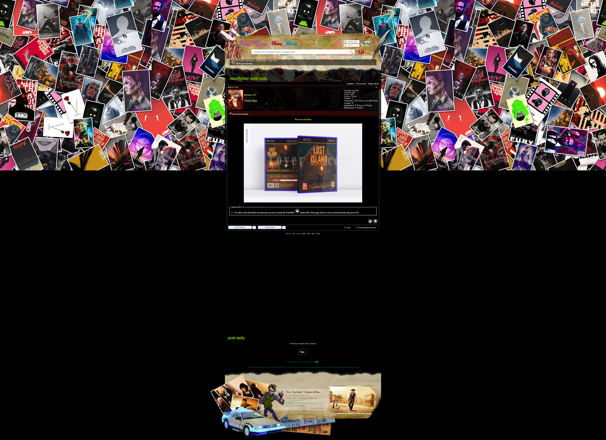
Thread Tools (361, 84)
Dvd (293, 233)
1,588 (351, 94)
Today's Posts (357, 57)
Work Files (273, 61)
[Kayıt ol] (367, 45)
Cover (298, 233)
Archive (291, 405)
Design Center (261, 61)
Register (290, 57)
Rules (286, 405)
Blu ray (288, 233)
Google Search (334, 57)
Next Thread (310, 344)
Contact (302, 405)
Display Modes (373, 84)
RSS (297, 405)
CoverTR (240, 60)
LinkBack (350, 84)
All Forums (250, 61)
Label (308, 233)
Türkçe (318, 233)
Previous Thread (297, 344)
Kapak (303, 233)
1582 (353, 92)
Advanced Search (309, 57)
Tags (313, 233)
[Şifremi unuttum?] (363, 45)
